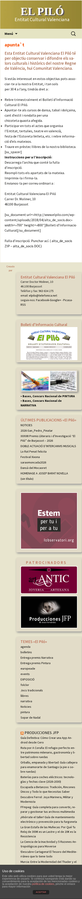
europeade (28, 668)
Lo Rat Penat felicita (34, 451)
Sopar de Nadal (30, 717)
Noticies (26, 707)
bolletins (26, 652)
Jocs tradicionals (32, 690)
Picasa (67, 300)
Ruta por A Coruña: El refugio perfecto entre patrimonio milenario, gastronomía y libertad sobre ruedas (48, 752)
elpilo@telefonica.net (43, 295)
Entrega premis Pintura (36, 663)
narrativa (26, 701)
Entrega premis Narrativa (37, 658)
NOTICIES (26, 425)
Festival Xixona (30, 457)
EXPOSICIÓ (28, 679)
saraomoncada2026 (33, 462)
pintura (25, 712)
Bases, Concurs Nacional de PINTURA (49, 396)
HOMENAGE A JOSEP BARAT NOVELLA (44, 473)
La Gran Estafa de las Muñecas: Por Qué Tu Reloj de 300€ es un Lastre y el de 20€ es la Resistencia (48, 831)
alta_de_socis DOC (27, 246)
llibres (25, 696)
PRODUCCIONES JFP (41, 732)
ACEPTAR (41, 892)
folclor (25, 685)
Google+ (55, 300)
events (25, 674)
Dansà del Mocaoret (34, 468)
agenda (25, 647)
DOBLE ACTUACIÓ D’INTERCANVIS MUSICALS (48, 446)
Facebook (42, 300)
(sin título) (27, 479)
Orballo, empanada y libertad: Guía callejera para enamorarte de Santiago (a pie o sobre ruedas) (49, 766)
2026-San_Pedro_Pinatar (37, 431)
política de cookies (43, 883)
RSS (23, 305)
